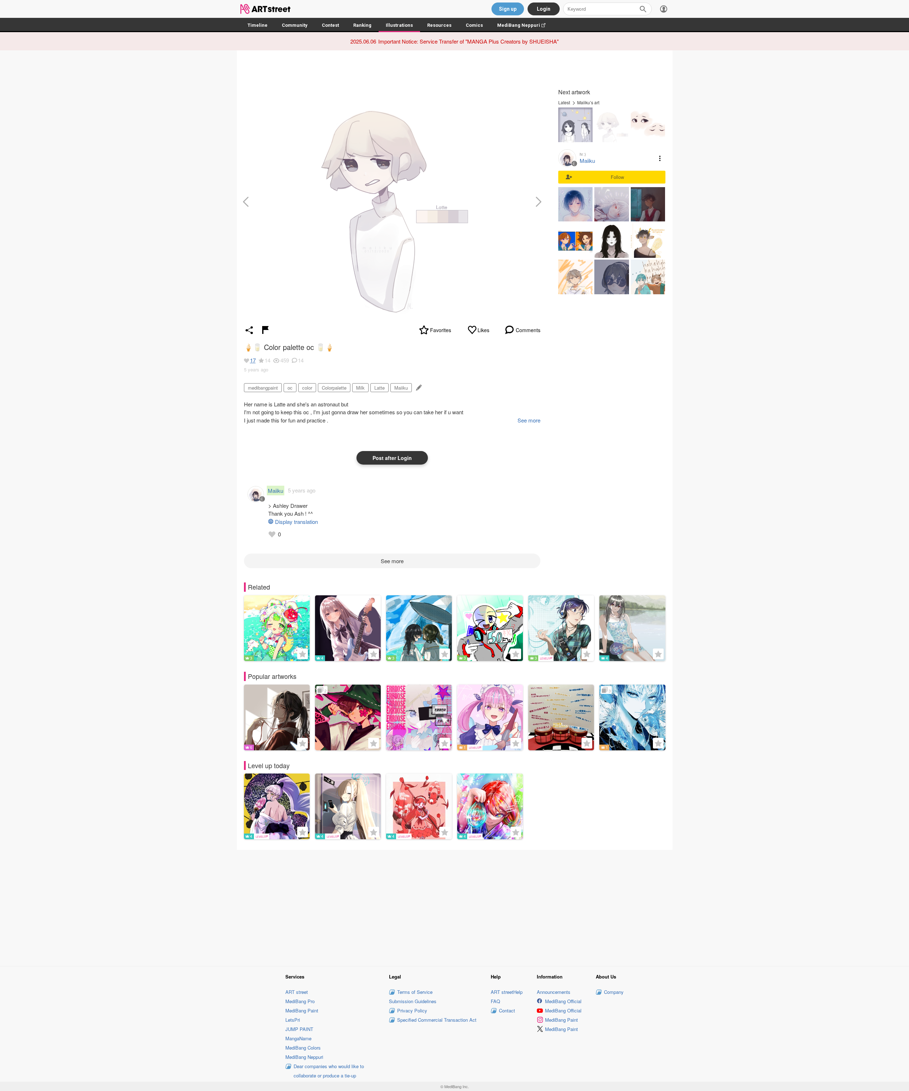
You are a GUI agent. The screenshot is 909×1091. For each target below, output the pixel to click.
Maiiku (401, 387)
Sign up (507, 9)
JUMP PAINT (299, 1029)
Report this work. (265, 330)
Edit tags (418, 387)
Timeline (258, 25)
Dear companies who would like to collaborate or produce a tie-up (329, 1071)
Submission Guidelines (412, 1001)
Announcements (553, 992)
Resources (439, 25)
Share (249, 330)
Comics (474, 25)
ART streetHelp (507, 992)
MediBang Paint (301, 1010)
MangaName (298, 1038)
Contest (330, 25)
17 (253, 360)
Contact (507, 1010)
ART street (296, 992)
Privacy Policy (412, 1010)
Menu (660, 158)
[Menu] (664, 9)
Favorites (440, 330)
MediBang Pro (300, 1001)
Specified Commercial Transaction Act (436, 1019)
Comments (528, 330)
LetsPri (292, 1019)
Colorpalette (334, 387)
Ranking (362, 25)
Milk (360, 387)
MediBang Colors (303, 1047)
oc (290, 387)
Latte (379, 387)
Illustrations (399, 25)
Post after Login (392, 457)
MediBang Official (563, 1001)
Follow (617, 177)
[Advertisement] (454, 907)
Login (543, 9)
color (307, 387)
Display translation (296, 521)
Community (295, 25)
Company (614, 992)
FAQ (495, 1001)
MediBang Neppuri (525, 25)
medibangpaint (263, 387)
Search (643, 9)
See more (392, 561)
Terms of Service (415, 992)
